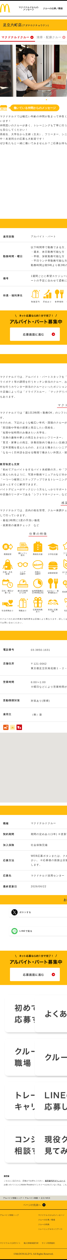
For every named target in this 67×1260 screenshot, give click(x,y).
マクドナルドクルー (16, 37)
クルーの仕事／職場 (53, 8)
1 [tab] (46, 99)
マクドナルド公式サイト (10, 1243)
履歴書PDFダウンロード (55, 1181)
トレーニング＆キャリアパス (50, 1229)
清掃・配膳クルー (49, 37)
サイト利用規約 (48, 1243)
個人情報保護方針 (31, 1243)
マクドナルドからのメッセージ (28, 8)
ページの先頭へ (32, 1205)
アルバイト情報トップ (9, 1215)
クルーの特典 (43, 1224)
